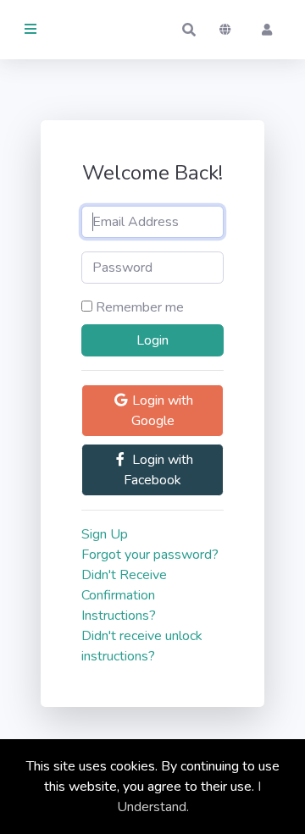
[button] (189, 29)
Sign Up (104, 534)
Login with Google (161, 410)
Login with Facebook (158, 469)
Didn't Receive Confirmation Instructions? (124, 595)
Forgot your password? (150, 554)
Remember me (140, 307)
